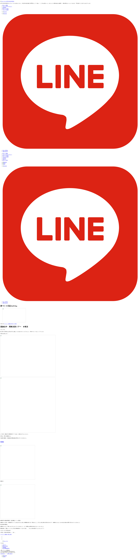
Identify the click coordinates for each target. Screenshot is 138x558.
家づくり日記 (5, 160)
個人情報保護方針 (6, 548)
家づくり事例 (5, 5)
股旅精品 (2, 441)
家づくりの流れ (6, 8)
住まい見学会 (5, 150)
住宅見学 (4, 7)
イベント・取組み (7, 323)
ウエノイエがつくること (7, 6)
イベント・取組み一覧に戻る (6, 534)
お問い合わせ (5, 151)
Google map (2, 553)
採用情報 (4, 547)
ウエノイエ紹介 (6, 9)
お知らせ (4, 159)
